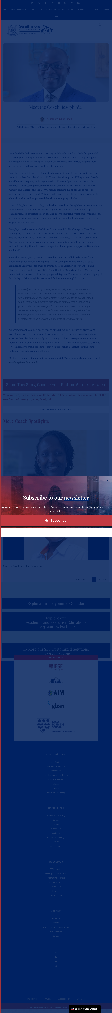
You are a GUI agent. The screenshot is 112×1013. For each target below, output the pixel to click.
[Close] (107, 480)
